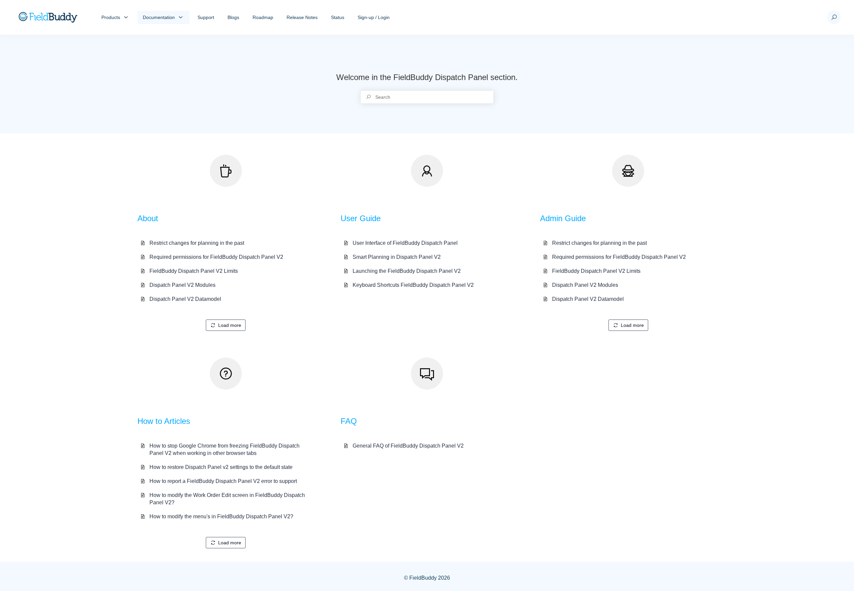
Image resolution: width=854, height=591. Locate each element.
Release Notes (302, 17)
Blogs (233, 17)
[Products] (126, 17)
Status (337, 17)
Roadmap (263, 17)
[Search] (834, 17)
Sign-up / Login (374, 17)
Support (205, 17)
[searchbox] (427, 97)
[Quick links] (48, 17)
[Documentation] (180, 17)
